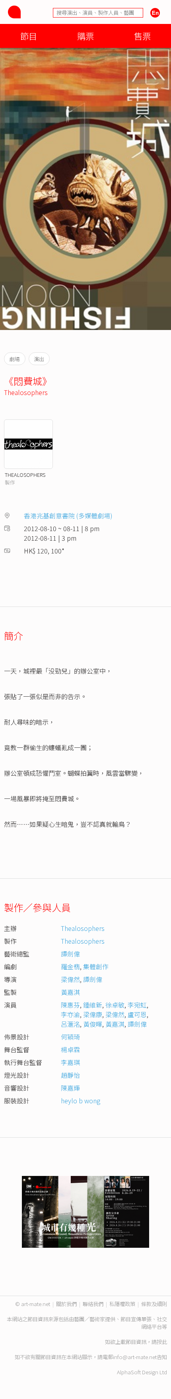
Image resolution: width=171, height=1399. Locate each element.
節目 (28, 36)
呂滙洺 (70, 1024)
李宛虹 (137, 1005)
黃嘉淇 (70, 992)
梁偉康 (92, 1014)
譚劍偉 (70, 953)
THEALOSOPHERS (25, 474)
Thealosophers (26, 392)
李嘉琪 (70, 1062)
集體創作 (96, 966)
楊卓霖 (70, 1049)
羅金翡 (70, 966)
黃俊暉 (92, 1024)
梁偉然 (70, 979)
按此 (162, 1342)
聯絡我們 (93, 1304)
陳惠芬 (70, 1005)
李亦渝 (70, 1014)
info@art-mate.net (135, 1357)
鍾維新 (92, 1005)
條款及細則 (154, 1304)
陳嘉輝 (70, 1088)
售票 (142, 36)
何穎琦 (70, 1036)
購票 (85, 36)
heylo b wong (80, 1100)
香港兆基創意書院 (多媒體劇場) (68, 515)
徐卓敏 (114, 1005)
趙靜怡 (70, 1075)
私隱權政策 (122, 1304)
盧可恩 (137, 1014)
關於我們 (66, 1304)
